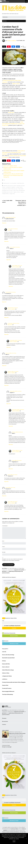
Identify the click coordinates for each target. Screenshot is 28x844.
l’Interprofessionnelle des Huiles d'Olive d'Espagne (13, 682)
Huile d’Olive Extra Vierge (8, 670)
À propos (4, 718)
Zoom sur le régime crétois (10, 165)
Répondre (4, 223)
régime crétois (16, 83)
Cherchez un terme (14, 643)
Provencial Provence (6, 688)
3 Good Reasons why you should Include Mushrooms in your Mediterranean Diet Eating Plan (13, 175)
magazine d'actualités (19, 569)
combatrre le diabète (10, 187)
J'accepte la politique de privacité (12, 625)
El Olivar (4, 660)
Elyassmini (10, 324)
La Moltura (4, 679)
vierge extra (11, 112)
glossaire (4, 571)
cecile (9, 230)
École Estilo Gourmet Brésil (8, 657)
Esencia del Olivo (6, 663)
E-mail (3, 546)
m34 (12, 828)
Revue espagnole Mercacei (8, 691)
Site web (3, 552)
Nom (3, 541)
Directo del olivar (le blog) (8, 654)
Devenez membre (14, 635)
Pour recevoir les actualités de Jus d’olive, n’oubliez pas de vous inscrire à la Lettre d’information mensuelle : (14, 140)
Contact (4, 724)
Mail (3, 620)
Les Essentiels (13, 183)
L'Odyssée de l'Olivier (7, 676)
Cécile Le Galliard (11, 40)
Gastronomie (6, 183)
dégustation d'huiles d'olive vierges (17, 733)
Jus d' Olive (15, 828)
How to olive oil (5, 667)
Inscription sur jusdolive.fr (10, 142)
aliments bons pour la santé (10, 185)
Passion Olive (5, 685)
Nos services (5, 721)
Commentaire (5, 525)
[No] (26, 838)
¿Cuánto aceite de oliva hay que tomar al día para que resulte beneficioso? (13, 152)
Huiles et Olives (5, 673)
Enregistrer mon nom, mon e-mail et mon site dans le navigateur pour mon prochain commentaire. (12, 560)
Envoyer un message (6, 746)
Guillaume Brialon (13, 155)
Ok (14, 841)
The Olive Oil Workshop (7, 694)
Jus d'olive (4, 568)
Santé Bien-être (20, 183)
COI (15, 737)
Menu (5, 21)
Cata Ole (4, 651)
